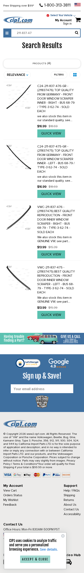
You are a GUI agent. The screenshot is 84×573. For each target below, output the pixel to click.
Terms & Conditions (25, 464)
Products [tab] (41, 63)
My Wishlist (10, 500)
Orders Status (12, 495)
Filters (59, 74)
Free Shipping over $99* (18, 5)
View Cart (10, 490)
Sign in (67, 23)
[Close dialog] (63, 536)
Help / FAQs (72, 490)
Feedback (10, 505)
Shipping (69, 495)
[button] (75, 74)
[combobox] (46, 33)
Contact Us (71, 509)
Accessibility (72, 514)
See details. (49, 549)
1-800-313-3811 (57, 5)
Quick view (51, 133)
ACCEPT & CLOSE (35, 559)
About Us (70, 505)
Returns (69, 500)
